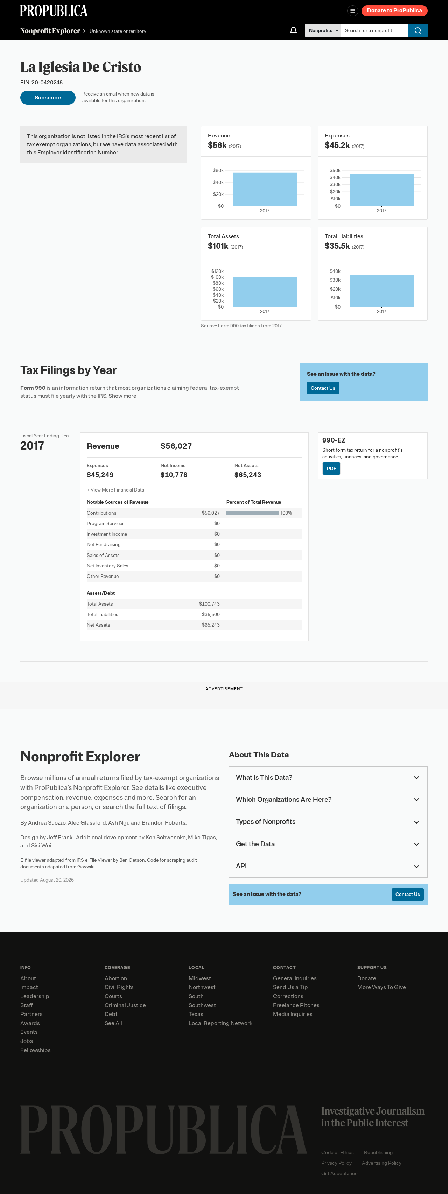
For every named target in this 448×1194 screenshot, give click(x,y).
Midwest (200, 978)
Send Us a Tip (290, 987)
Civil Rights (119, 987)
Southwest (202, 1005)
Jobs (26, 1041)
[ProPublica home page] (164, 1129)
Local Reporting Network (220, 1023)
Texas (196, 1014)
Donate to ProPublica (394, 10)
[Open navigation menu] (352, 10)
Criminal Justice (125, 1005)
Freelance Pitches (296, 1005)
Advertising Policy (381, 1163)
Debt (111, 1014)
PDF (331, 469)
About (28, 978)
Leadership (34, 996)
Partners (31, 1014)
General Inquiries (295, 978)
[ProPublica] (54, 10)
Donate (366, 978)
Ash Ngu (119, 822)
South (196, 996)
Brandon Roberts (164, 822)
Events (29, 1032)
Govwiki (85, 867)
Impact (29, 987)
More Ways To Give (381, 987)
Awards (30, 1023)
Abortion (116, 978)
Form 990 (33, 387)
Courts (113, 996)
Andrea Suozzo (47, 822)
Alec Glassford (87, 822)
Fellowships (35, 1050)
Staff (26, 1005)
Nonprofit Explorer (50, 30)
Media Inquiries (293, 1014)
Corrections (288, 996)
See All (113, 1023)
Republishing (378, 1153)
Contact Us (323, 388)
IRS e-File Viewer (94, 860)
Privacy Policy (336, 1163)
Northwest (202, 987)
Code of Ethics (337, 1153)
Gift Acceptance (339, 1174)
